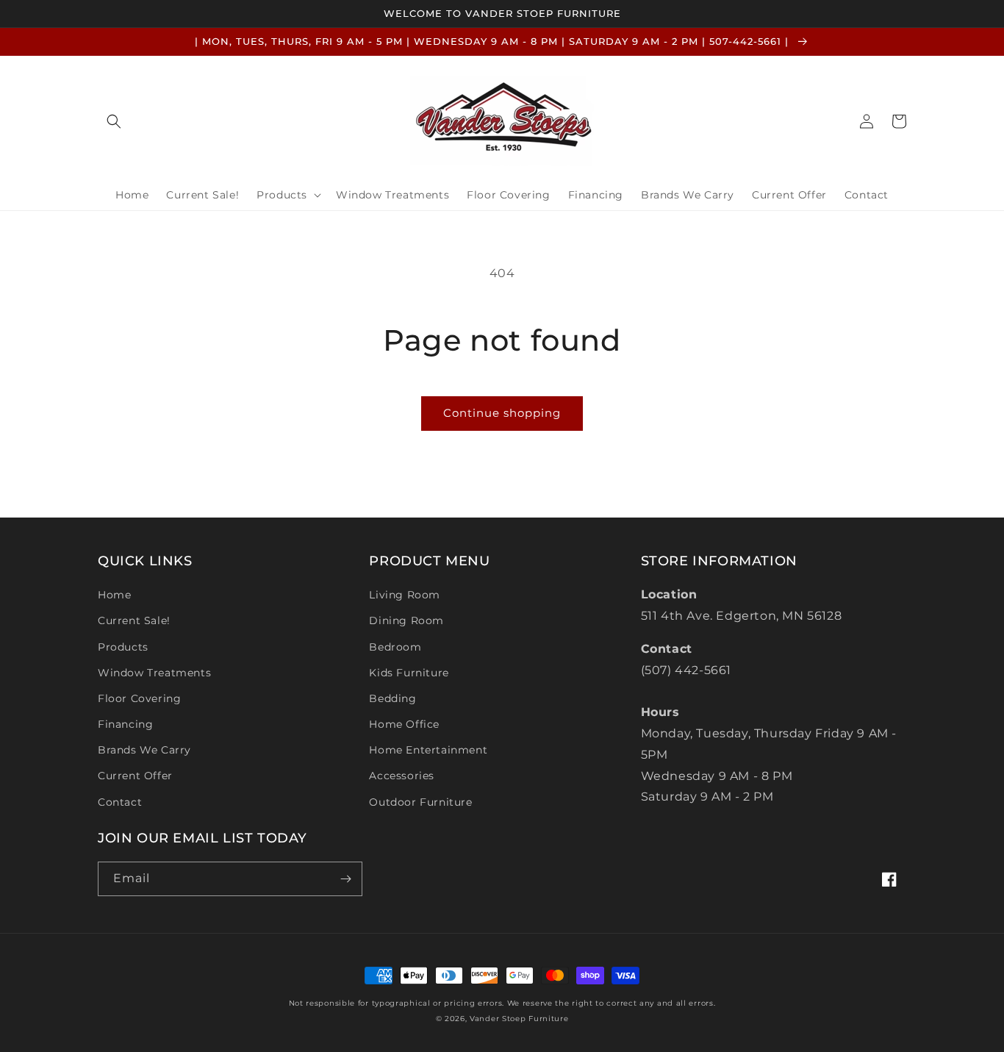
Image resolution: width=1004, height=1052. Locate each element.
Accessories (401, 775)
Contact (120, 802)
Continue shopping (502, 413)
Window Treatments (154, 672)
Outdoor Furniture (420, 802)
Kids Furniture (408, 672)
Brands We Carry (144, 749)
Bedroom (395, 647)
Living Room (404, 594)
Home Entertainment (428, 749)
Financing (125, 724)
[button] (114, 121)
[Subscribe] (345, 879)
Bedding (392, 698)
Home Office (404, 724)
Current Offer (135, 775)
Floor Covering (139, 698)
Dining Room (406, 620)
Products (123, 647)
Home (114, 594)
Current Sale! (134, 620)
